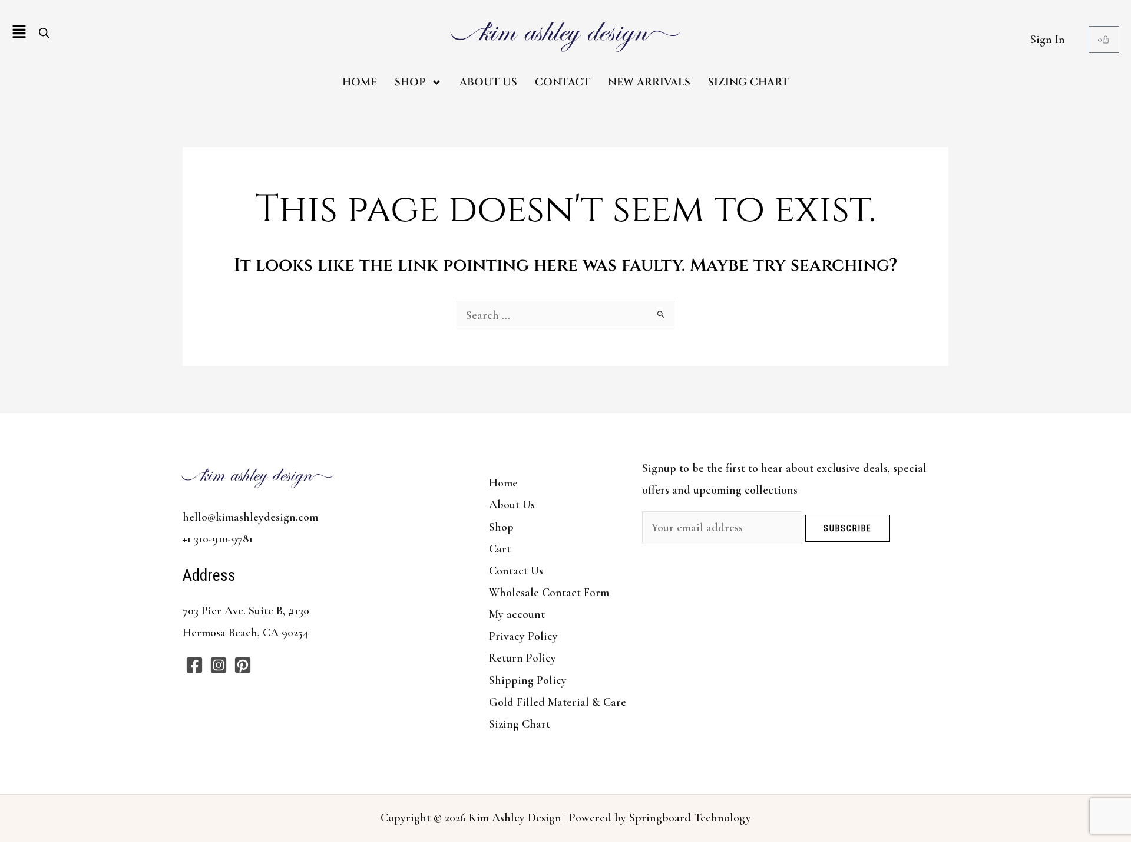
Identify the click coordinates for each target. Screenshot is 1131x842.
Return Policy (522, 658)
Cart (500, 549)
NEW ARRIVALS (649, 82)
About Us (512, 505)
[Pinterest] (242, 665)
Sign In (1047, 39)
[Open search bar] (44, 32)
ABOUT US (488, 82)
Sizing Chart (519, 724)
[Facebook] (194, 665)
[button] (19, 32)
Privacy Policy (523, 636)
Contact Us (516, 571)
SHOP (410, 82)
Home (503, 483)
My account (517, 614)
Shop (501, 527)
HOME (359, 82)
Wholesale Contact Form (549, 593)
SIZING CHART (748, 82)
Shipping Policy (528, 680)
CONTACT (562, 82)
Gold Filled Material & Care (557, 702)
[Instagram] (218, 665)
